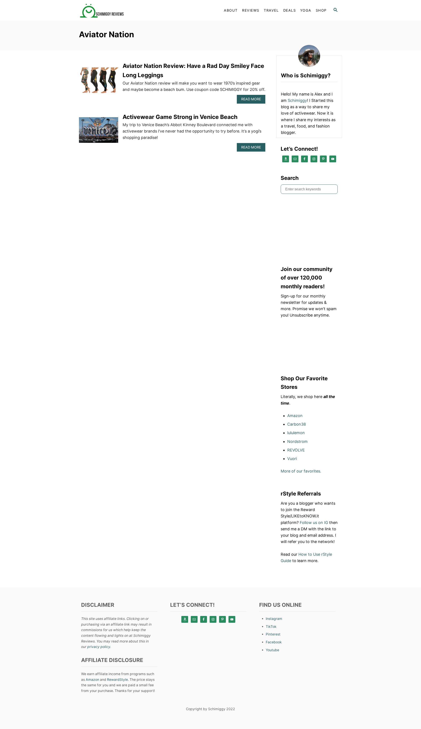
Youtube (272, 650)
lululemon (296, 432)
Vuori (292, 458)
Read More (252, 100)
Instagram (274, 619)
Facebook (274, 642)
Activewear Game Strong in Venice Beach (180, 116)
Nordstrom (297, 441)
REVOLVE (296, 450)
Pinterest (273, 634)
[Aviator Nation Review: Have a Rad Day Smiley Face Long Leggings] (98, 82)
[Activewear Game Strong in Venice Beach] (98, 132)
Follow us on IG (314, 522)
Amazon (295, 415)
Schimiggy (297, 100)
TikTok (271, 627)
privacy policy (98, 647)
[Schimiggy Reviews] (118, 10)
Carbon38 (296, 424)
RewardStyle (117, 680)
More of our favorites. (301, 471)
